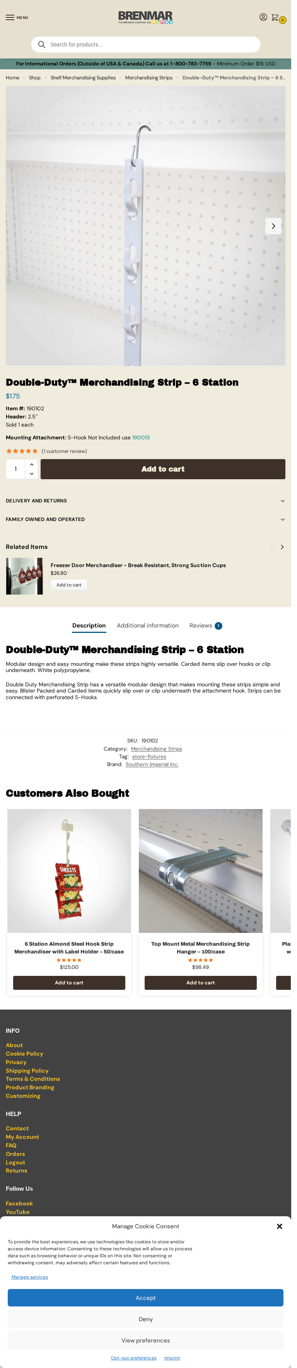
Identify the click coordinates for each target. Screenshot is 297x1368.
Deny (146, 1319)
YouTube (18, 1212)
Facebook (19, 1203)
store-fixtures (149, 756)
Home (12, 77)
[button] (279, 1226)
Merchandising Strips (148, 77)
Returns (16, 1170)
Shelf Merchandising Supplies (83, 77)
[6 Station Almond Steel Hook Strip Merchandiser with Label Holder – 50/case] (69, 871)
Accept (146, 1298)
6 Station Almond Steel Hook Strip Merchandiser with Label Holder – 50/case (69, 948)
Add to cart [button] (69, 982)
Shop (35, 77)
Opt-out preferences (134, 1358)
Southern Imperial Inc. (152, 764)
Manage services (30, 1277)
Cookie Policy (24, 1054)
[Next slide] (273, 226)
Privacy (16, 1062)
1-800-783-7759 (190, 63)
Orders (15, 1154)
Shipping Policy (27, 1071)
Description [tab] (89, 625)
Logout (15, 1162)
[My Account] (263, 17)
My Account (22, 1137)
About (14, 1045)
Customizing (23, 1096)
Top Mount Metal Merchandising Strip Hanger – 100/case (200, 948)
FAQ (11, 1145)
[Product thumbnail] (28, 576)
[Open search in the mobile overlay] (146, 44)
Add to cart (163, 469)
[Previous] (271, 547)
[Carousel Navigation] (274, 547)
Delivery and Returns (36, 500)
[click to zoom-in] (145, 226)
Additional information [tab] (148, 625)
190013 (141, 437)
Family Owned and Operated (45, 519)
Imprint (172, 1358)
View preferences (145, 1340)
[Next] (282, 547)
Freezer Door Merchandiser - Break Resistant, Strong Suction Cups (138, 565)
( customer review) (64, 451)
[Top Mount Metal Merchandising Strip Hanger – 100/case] (201, 871)
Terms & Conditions (33, 1079)
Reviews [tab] (204, 625)
